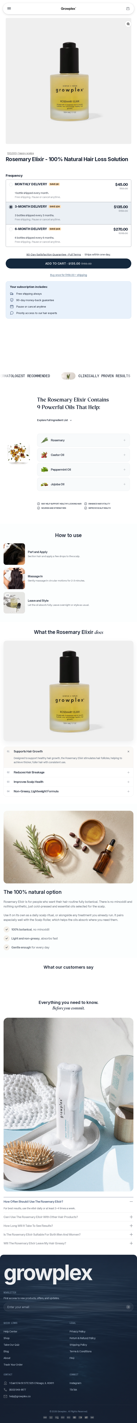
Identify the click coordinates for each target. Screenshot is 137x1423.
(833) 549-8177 (17, 1389)
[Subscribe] (128, 1307)
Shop (6, 1338)
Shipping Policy (78, 1344)
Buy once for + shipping (68, 275)
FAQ (72, 1358)
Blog (6, 1351)
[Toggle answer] (131, 1201)
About (7, 1358)
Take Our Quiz (11, 1344)
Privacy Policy (77, 1331)
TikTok (73, 1389)
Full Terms (74, 254)
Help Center (10, 1331)
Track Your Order (13, 1364)
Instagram (75, 1383)
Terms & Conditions (80, 1351)
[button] (68, 153)
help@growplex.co (20, 1396)
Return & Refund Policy (83, 1338)
